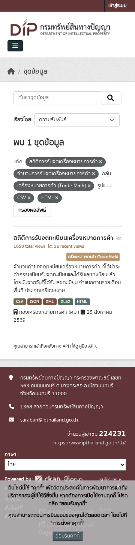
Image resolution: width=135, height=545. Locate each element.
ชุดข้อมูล (35, 72)
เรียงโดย (22, 119)
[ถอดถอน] (100, 162)
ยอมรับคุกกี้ (68, 536)
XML (50, 302)
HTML (82, 302)
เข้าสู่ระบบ (117, 5)
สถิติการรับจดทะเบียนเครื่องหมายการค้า (64, 238)
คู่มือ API (86, 346)
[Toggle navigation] (15, 45)
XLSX (65, 302)
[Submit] (111, 98)
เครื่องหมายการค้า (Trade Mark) (93, 256)
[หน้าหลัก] (11, 72)
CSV (19, 302)
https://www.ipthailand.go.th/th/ (89, 443)
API (66, 346)
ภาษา (10, 454)
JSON (34, 302)
